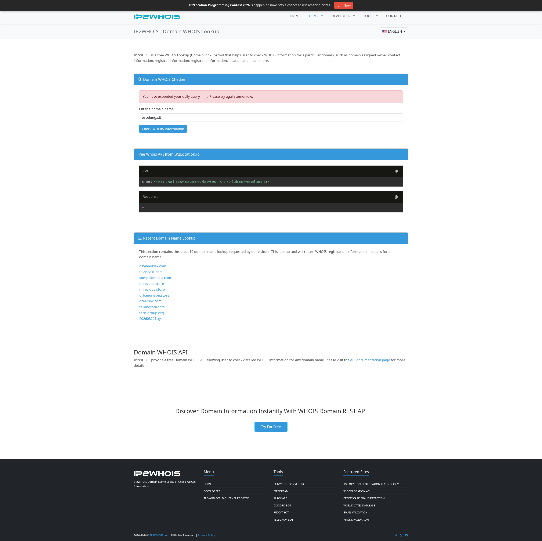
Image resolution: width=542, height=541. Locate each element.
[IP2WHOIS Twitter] (401, 535)
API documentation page (370, 360)
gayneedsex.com (152, 266)
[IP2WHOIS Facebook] (396, 535)
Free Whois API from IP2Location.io (168, 154)
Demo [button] (314, 16)
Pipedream (281, 491)
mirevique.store (152, 289)
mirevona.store (151, 283)
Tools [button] (369, 16)
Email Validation (355, 512)
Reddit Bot (281, 512)
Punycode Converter (289, 484)
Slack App (280, 498)
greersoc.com (150, 301)
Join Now (344, 5)
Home (295, 16)
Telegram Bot (283, 519)
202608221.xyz (150, 318)
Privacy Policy (206, 535)
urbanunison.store (154, 295)
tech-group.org (151, 313)
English (395, 31)
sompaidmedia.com (155, 277)
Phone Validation (356, 519)
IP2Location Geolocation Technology (371, 484)
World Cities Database (359, 505)
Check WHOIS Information (163, 129)
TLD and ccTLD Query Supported (226, 498)
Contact (393, 16)
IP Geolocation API (356, 491)
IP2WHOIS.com (159, 535)
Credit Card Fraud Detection (364, 498)
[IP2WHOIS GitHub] (406, 535)
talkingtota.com (152, 307)
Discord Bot (282, 505)
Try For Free (271, 426)
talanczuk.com (151, 271)
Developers (341, 16)
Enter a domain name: (156, 109)
